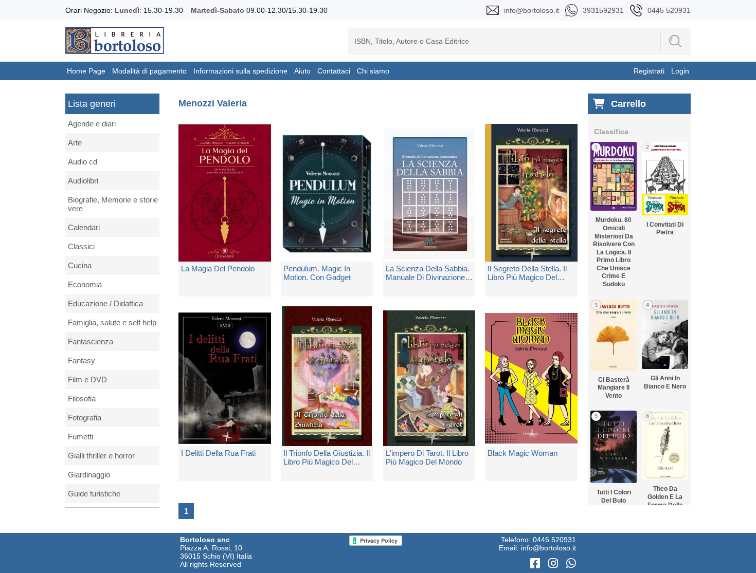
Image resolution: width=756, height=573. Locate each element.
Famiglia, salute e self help (112, 322)
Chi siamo (373, 71)
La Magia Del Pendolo (218, 268)
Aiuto (302, 71)
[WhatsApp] (571, 563)
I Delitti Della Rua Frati (218, 453)
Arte (75, 142)
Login (680, 71)
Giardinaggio (89, 474)
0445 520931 (554, 539)
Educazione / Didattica (105, 303)
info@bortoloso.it (548, 548)
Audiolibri (83, 180)
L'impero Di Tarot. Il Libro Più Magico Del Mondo (427, 457)
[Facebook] (536, 563)
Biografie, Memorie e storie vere (113, 204)
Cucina (80, 265)
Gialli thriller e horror (101, 455)
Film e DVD (87, 379)
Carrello (628, 104)
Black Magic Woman (522, 453)
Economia (85, 284)
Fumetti (80, 436)
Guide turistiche (94, 493)
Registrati (649, 71)
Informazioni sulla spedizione (240, 71)
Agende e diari (92, 123)
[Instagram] (554, 563)
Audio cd (82, 161)
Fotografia (84, 417)
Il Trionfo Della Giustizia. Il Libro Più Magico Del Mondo (326, 457)
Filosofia (82, 398)
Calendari (84, 227)
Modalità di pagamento (149, 71)
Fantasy (81, 360)
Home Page (86, 71)
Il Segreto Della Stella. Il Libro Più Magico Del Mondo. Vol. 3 (527, 273)
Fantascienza (90, 341)
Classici (81, 246)
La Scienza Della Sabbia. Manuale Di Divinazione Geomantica (428, 273)
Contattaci (333, 71)
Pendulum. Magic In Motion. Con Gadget (317, 273)
